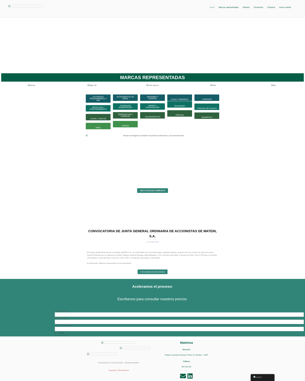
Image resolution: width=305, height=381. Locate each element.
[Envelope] (183, 376)
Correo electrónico (62, 311)
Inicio (212, 7)
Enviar (61, 333)
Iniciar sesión (285, 7)
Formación (258, 7)
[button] (285, 7)
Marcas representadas (229, 7)
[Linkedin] (190, 376)
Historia (246, 7)
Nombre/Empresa (62, 318)
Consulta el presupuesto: (64, 325)
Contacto (271, 7)
